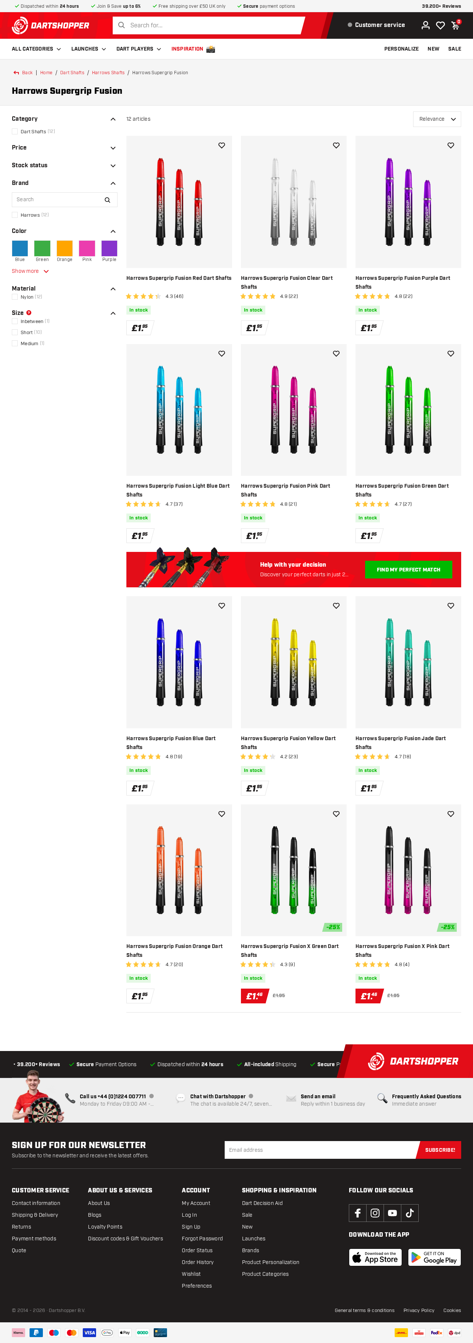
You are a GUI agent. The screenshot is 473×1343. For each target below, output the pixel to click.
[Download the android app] (434, 1257)
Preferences (197, 1286)
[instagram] (375, 1213)
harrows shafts (108, 72)
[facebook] (358, 1213)
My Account (196, 1203)
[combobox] (211, 26)
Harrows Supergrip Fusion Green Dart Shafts (402, 490)
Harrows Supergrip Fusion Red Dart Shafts (178, 278)
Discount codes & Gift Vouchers (125, 1239)
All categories (33, 49)
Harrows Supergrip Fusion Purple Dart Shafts (402, 283)
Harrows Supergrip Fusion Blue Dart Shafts (171, 743)
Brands (250, 1250)
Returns (21, 1227)
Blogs (94, 1215)
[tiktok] (410, 1213)
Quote (19, 1250)
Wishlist (191, 1274)
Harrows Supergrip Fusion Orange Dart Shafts (174, 951)
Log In (189, 1215)
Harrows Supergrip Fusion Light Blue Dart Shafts (177, 490)
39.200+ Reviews (441, 6)
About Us (99, 1203)
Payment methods (34, 1239)
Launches (85, 49)
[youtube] (392, 1213)
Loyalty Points (105, 1227)
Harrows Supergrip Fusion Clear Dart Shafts (287, 283)
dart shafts (72, 72)
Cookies (452, 1310)
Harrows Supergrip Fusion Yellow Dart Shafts (288, 743)
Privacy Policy (419, 1310)
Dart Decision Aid (262, 1203)
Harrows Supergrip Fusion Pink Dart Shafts (285, 490)
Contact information (36, 1203)
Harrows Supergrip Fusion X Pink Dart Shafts (402, 951)
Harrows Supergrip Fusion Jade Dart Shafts (400, 743)
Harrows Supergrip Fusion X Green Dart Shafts (289, 951)
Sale (247, 1215)
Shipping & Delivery (35, 1215)
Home (46, 72)
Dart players (135, 49)
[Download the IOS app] (375, 1257)
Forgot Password (202, 1239)
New (247, 1227)
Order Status (197, 1250)
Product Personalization (271, 1262)
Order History (198, 1262)
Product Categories (265, 1274)
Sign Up (191, 1227)
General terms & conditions (365, 1310)
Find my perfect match (408, 570)
